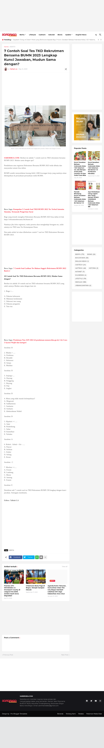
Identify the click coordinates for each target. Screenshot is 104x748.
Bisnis (60, 35)
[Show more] (45, 557)
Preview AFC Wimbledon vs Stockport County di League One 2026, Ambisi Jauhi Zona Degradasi (12, 591)
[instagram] (100, 701)
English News (81, 35)
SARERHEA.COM (11, 158)
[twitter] (91, 701)
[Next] (101, 40)
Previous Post (8, 655)
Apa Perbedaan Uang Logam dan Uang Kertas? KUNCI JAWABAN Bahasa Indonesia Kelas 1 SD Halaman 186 (94, 199)
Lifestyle (32, 35)
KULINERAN (80, 275)
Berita (22, 35)
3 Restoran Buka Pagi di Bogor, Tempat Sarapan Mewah (35, 588)
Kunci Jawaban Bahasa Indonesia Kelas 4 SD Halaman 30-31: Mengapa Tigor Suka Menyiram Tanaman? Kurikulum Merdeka (54, 40)
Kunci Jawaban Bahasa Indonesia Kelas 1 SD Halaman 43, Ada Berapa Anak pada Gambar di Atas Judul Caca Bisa (80, 168)
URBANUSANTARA (83, 285)
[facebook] (87, 701)
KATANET (80, 272)
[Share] (65, 69)
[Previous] (98, 40)
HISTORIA (93, 268)
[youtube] (96, 701)
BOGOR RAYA (81, 258)
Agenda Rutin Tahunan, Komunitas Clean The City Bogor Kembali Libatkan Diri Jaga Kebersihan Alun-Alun (57, 590)
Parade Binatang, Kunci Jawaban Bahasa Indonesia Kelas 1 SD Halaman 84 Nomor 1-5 (80, 197)
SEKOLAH (80, 282)
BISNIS (91, 254)
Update (68, 35)
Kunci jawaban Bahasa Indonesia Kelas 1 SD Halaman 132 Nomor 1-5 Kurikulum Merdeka (94, 167)
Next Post (64, 655)
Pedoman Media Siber (94, 714)
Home (6, 47)
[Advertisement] (52, 16)
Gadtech (42, 35)
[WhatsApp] (37, 557)
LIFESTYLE (80, 279)
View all (64, 566)
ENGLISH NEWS (82, 261)
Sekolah (51, 35)
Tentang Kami (71, 714)
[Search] (100, 34)
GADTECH (80, 265)
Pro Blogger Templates (19, 714)
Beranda (60, 714)
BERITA (12, 47)
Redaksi (81, 714)
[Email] (41, 557)
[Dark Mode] (96, 34)
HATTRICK (80, 268)
